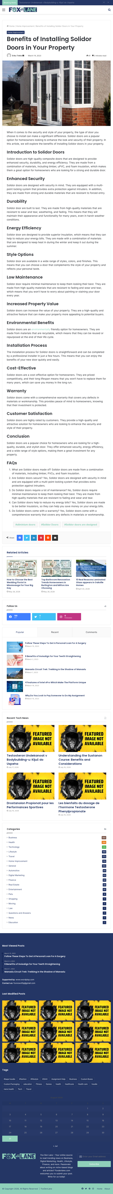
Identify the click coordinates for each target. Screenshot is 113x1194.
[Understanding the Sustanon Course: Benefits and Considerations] (82, 738)
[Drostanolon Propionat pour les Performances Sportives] (30, 786)
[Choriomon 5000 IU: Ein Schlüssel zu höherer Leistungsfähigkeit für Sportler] (20, 1010)
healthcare (69, 1084)
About (107, 1189)
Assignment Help (58, 1079)
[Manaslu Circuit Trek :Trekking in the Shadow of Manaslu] (15, 673)
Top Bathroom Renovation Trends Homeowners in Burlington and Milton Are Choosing (55, 583)
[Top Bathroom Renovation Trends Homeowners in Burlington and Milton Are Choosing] (56, 568)
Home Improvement (25, 26)
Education (13, 922)
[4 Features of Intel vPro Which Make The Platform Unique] (15, 686)
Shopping (13, 899)
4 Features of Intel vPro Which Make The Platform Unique (55, 682)
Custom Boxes (87, 1079)
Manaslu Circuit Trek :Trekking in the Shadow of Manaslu (55, 669)
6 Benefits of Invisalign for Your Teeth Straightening (53, 656)
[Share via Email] (55, 538)
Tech (20, 1089)
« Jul (55, 1146)
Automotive (14, 870)
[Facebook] (20, 538)
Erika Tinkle (17, 56)
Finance (12, 880)
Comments (91, 632)
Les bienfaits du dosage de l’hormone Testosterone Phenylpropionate (79, 807)
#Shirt (44, 1079)
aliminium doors (26, 524)
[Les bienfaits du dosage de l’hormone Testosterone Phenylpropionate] (82, 786)
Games (49, 1084)
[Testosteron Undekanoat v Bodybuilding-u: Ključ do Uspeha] (30, 738)
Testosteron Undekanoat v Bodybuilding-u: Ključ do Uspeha (27, 759)
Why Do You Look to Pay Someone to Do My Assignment (55, 695)
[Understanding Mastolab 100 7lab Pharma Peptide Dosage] (93, 1053)
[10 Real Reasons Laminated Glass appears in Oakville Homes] (91, 568)
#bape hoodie (9, 1079)
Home (12, 26)
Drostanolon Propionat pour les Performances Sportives (30, 805)
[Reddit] (48, 538)
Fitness (39, 1084)
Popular (20, 632)
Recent (55, 632)
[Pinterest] (41, 538)
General (12, 866)
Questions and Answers (20, 913)
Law (11, 908)
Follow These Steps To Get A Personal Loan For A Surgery (55, 643)
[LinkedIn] (34, 538)
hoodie (94, 1084)
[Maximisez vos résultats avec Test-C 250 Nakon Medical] (20, 1053)
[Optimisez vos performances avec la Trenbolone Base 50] (93, 1032)
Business (13, 837)
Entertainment (15, 889)
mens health (9, 1089)
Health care (83, 1084)
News (11, 917)
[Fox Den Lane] (23, 9)
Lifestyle (13, 852)
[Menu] (3, 11)
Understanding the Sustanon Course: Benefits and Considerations (49, 2)
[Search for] (109, 11)
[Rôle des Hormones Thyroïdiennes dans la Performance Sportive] (56, 1053)
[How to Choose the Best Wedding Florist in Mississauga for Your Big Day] (22, 568)
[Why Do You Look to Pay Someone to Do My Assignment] (15, 699)
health (58, 1084)
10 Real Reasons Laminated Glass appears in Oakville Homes (90, 582)
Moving (12, 903)
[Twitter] (27, 538)
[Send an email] (23, 56)
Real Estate (14, 884)
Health (12, 842)
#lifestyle (34, 1079)
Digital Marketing (16, 875)
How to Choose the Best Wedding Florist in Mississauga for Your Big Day (20, 583)
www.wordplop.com (25, 979)
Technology (14, 847)
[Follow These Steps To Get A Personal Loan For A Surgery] (15, 647)
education (28, 1084)
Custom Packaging (11, 1084)
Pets (11, 894)
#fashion (22, 1079)
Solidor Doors (50, 524)
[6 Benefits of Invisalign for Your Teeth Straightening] (15, 660)
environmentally (40, 329)
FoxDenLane (46, 1189)
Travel (11, 856)
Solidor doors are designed (81, 524)
